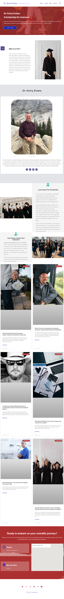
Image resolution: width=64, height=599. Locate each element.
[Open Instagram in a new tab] (30, 586)
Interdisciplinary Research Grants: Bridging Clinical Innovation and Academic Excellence (48, 508)
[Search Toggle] (59, 3)
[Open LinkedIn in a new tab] (34, 586)
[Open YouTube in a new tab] (41, 586)
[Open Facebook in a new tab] (22, 586)
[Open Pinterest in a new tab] (38, 586)
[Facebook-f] (27, 169)
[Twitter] (30, 169)
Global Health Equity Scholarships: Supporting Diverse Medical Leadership (14, 334)
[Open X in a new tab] (26, 586)
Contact (55, 3)
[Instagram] (36, 169)
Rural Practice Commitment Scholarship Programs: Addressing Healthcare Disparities (48, 329)
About (41, 3)
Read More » (37, 431)
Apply (46, 3)
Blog (50, 3)
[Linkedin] (33, 169)
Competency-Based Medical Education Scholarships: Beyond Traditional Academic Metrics (15, 407)
